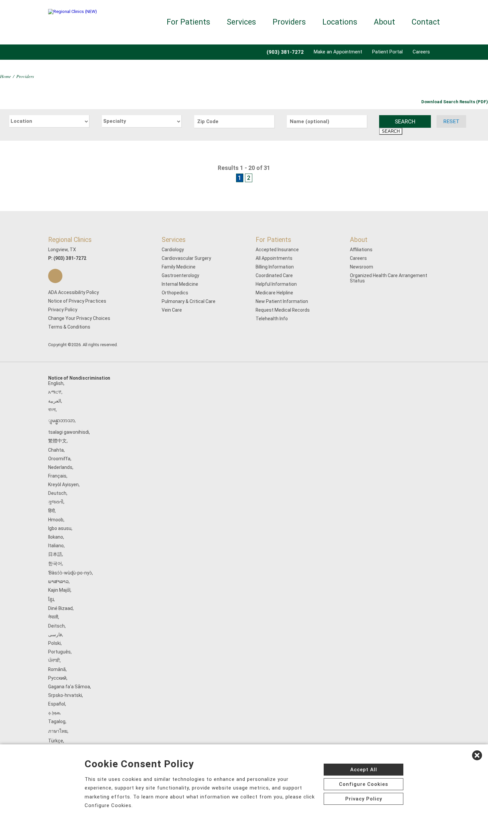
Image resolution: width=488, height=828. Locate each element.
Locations (339, 22)
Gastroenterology (180, 275)
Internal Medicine (180, 284)
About (384, 22)
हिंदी (51, 510)
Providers (289, 22)
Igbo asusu (59, 528)
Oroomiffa (59, 458)
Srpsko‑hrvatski (65, 695)
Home (5, 76)
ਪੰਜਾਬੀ (54, 660)
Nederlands (60, 467)
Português (59, 651)
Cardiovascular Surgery (186, 258)
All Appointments (274, 258)
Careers (421, 52)
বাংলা (52, 409)
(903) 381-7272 (69, 258)
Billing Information (275, 266)
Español (56, 704)
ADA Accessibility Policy (73, 292)
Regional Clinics (70, 240)
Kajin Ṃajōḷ (59, 590)
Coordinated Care (274, 275)
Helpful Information (276, 284)
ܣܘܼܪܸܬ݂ (54, 712)
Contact (426, 22)
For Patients (188, 22)
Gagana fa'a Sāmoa (69, 686)
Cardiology (173, 249)
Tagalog (56, 721)
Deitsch (56, 626)
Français (57, 476)
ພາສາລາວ (58, 581)
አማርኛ (54, 392)
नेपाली (53, 617)
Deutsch (57, 493)
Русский (57, 678)
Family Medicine (179, 266)
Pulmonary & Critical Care (188, 301)
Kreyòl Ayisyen (63, 484)
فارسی (55, 634)
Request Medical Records (283, 310)
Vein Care (172, 310)
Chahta (56, 450)
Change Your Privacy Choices (79, 318)
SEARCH (405, 121)
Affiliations (361, 249)
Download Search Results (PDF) (454, 101)
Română (57, 669)
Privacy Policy (62, 309)
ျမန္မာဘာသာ (61, 420)
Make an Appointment (338, 52)
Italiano (56, 545)
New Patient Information (282, 301)
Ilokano (55, 537)
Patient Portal (387, 52)
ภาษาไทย (57, 731)
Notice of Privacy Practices (77, 301)
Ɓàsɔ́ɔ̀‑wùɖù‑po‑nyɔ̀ (70, 572)
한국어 (55, 563)
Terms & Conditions (69, 327)
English (55, 383)
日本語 (55, 554)
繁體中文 (57, 440)
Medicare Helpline (274, 292)
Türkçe (55, 740)
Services (241, 22)
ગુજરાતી (55, 501)
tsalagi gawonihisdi (68, 432)
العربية (54, 401)
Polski (54, 643)
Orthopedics (175, 292)
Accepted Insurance (277, 249)
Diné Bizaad (60, 608)
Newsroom (361, 266)
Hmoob (55, 519)
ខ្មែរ (51, 599)
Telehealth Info (272, 318)
